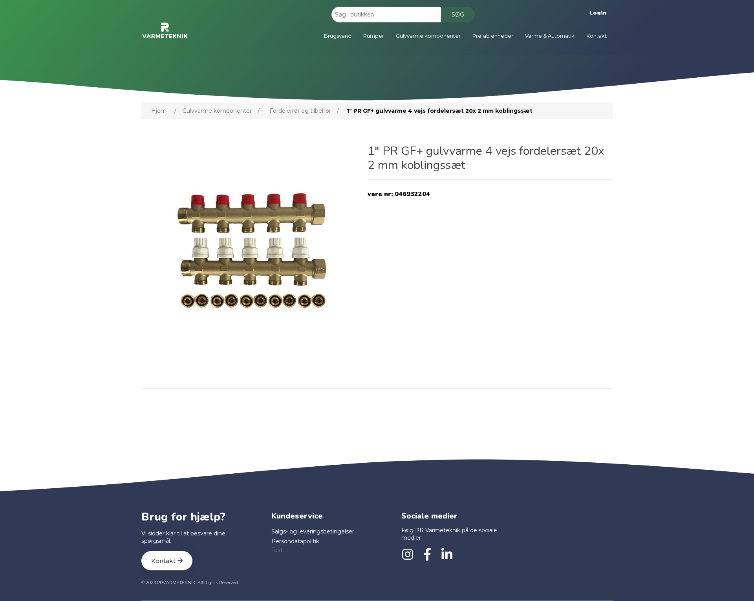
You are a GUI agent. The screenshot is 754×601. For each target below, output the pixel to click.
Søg (458, 14)
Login (597, 12)
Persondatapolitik (295, 541)
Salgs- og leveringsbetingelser (312, 531)
